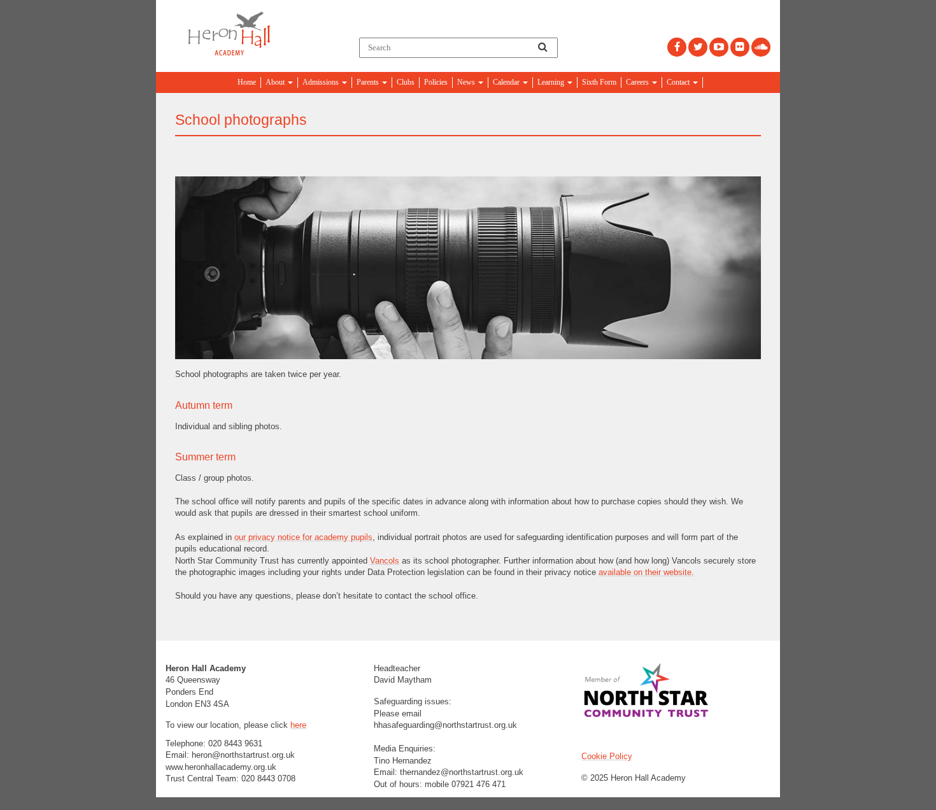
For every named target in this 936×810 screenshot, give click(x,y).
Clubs (406, 82)
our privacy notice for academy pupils (303, 537)
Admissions (321, 82)
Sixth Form (599, 82)
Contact (679, 82)
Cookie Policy (606, 756)
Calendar (507, 82)
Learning (551, 82)
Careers (638, 82)
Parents (369, 82)
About (276, 82)
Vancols (384, 560)
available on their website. (646, 572)
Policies (436, 82)
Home (247, 82)
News (467, 82)
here (298, 725)
